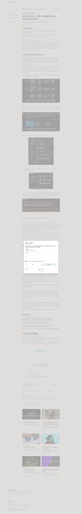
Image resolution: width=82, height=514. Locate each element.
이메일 (27, 249)
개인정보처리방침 (37, 261)
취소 (33, 264)
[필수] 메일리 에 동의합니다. (36, 261)
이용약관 (32, 261)
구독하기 (49, 264)
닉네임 (27, 252)
